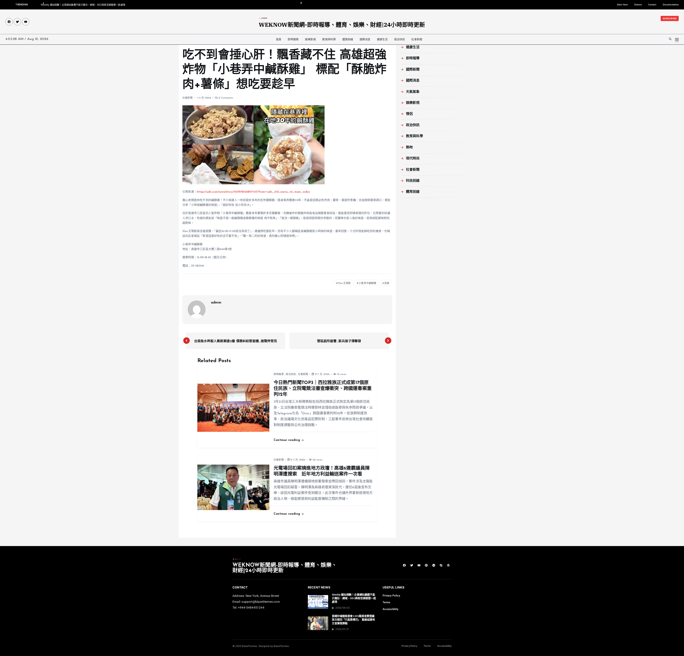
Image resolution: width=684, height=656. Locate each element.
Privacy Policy (391, 595)
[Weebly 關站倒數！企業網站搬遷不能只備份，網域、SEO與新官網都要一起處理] (318, 602)
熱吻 (409, 147)
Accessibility (390, 609)
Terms (386, 602)
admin (216, 302)
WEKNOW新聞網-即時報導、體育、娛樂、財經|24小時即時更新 (342, 24)
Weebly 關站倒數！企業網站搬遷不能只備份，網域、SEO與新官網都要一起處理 (83, 4)
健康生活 (382, 39)
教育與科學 (329, 39)
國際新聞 (413, 69)
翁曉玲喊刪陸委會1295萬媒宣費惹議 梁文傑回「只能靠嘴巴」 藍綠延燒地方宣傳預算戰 (354, 619)
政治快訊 (399, 39)
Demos (638, 4)
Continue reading (287, 440)
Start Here (622, 4)
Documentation (671, 4)
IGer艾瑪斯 (344, 283)
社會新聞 (416, 39)
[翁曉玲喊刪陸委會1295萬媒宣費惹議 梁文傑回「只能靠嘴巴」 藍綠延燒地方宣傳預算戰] (318, 623)
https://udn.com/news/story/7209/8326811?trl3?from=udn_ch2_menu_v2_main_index (253, 192)
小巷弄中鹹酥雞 (367, 283)
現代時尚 (413, 158)
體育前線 (347, 39)
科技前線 (413, 181)
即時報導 (293, 39)
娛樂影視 (310, 39)
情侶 (409, 114)
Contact (652, 4)
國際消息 (365, 39)
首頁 (278, 39)
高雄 (386, 283)
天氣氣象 (413, 92)
